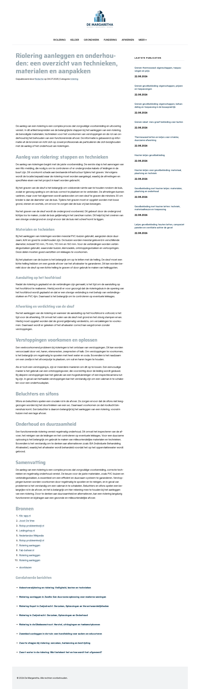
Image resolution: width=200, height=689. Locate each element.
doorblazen (25, 567)
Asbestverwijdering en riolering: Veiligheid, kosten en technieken (55, 587)
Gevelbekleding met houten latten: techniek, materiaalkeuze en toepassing (157, 208)
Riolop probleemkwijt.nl (31, 525)
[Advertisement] (70, 103)
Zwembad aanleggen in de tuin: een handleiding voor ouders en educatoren (60, 634)
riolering (59, 39)
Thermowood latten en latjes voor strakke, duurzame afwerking (157, 138)
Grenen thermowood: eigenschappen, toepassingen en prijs (158, 69)
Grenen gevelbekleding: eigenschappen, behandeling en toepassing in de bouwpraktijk (159, 105)
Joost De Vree (26, 520)
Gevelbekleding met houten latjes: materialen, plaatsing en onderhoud (158, 189)
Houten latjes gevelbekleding (150, 155)
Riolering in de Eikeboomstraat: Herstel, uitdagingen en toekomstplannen (59, 624)
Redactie (39, 79)
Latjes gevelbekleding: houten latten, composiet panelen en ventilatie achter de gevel (159, 226)
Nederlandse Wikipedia (31, 535)
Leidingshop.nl (27, 530)
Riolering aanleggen (29, 545)
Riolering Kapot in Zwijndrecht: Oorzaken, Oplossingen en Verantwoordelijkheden (64, 606)
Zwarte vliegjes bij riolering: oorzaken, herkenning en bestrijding (54, 643)
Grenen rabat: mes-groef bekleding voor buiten (159, 122)
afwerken (128, 39)
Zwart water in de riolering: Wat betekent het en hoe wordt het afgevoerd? (60, 652)
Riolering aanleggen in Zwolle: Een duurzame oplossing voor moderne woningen (62, 597)
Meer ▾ (143, 39)
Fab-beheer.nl (26, 550)
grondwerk (91, 39)
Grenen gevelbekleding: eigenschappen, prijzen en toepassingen (159, 87)
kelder (74, 39)
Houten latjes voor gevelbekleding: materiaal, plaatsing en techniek (158, 171)
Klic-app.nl (25, 515)
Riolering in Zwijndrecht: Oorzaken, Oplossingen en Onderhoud (53, 615)
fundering (110, 39)
